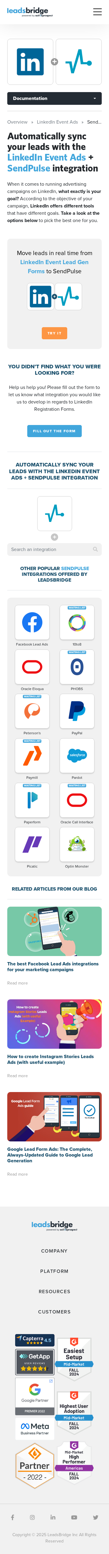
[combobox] (54, 549)
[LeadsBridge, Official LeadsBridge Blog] (30, 11)
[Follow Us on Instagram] (32, 1518)
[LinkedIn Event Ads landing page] (30, 62)
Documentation (30, 98)
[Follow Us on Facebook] (12, 1518)
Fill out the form (54, 431)
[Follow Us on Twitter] (95, 1518)
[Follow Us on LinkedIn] (53, 1518)
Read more (17, 983)
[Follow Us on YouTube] (74, 1518)
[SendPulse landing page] (79, 62)
